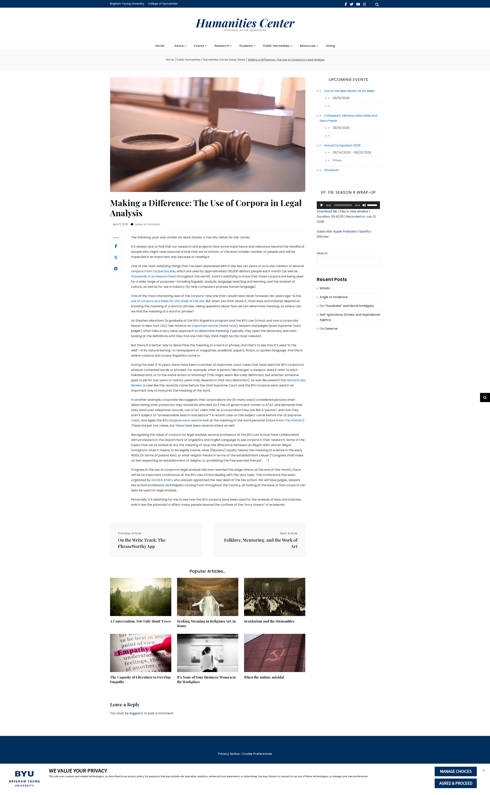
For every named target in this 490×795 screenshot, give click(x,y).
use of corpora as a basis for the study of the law (167, 301)
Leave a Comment (147, 224)
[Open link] (116, 257)
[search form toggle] (377, 5)
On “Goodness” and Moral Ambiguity (347, 306)
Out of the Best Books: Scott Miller (349, 91)
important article (205, 326)
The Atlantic (293, 420)
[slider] (372, 204)
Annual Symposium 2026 (342, 145)
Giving (330, 46)
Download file (327, 211)
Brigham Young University (127, 4)
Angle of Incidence (334, 297)
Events (199, 46)
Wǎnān (325, 288)
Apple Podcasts (345, 231)
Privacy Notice (229, 754)
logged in (136, 713)
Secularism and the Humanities (269, 621)
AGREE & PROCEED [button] (455, 783)
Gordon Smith (161, 480)
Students (246, 46)
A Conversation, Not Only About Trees (140, 621)
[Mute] (364, 205)
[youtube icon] (358, 4)
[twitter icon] (351, 4)
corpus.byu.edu (164, 271)
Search (322, 253)
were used (190, 420)
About (179, 46)
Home (159, 46)
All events (331, 170)
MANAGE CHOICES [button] (456, 771)
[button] (484, 770)
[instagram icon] (364, 4)
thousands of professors (149, 276)
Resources (307, 46)
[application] (348, 205)
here (232, 326)
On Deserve (328, 328)
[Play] (322, 205)
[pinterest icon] (116, 268)
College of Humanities (163, 4)
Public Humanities (276, 46)
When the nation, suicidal (264, 677)
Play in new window (354, 211)
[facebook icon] (346, 4)
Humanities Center (245, 22)
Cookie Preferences (257, 754)
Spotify (364, 231)
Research (222, 46)
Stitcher (323, 236)
